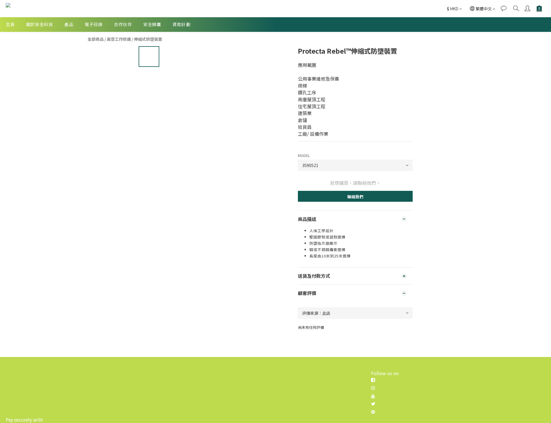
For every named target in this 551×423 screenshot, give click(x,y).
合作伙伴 (123, 24)
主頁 (10, 24)
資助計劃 (181, 24)
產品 (68, 24)
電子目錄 (93, 24)
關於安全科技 (39, 24)
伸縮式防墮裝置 (148, 39)
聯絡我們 (355, 196)
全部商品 (96, 39)
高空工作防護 (119, 39)
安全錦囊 (152, 24)
